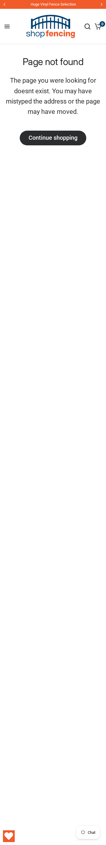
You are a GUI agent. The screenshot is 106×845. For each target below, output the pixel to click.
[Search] (87, 26)
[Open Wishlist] (9, 836)
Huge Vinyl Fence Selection (53, 4)
